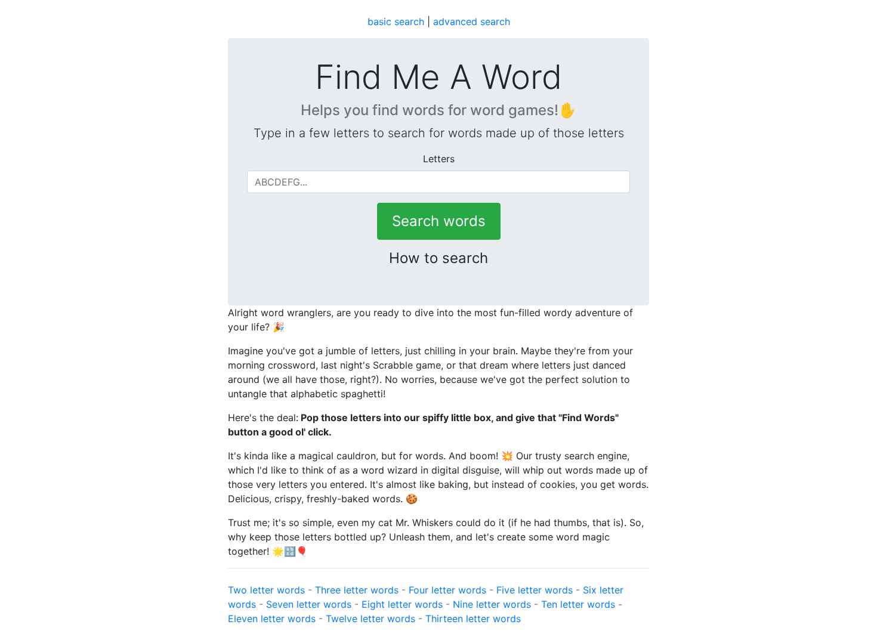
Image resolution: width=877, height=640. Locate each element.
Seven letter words (308, 604)
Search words (439, 221)
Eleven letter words (272, 618)
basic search (396, 21)
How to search (438, 258)
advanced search (471, 21)
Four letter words (447, 590)
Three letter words (357, 590)
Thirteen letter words (473, 618)
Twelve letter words (370, 618)
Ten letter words (578, 604)
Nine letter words (492, 604)
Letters (439, 159)
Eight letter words (402, 604)
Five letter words (534, 590)
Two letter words (266, 590)
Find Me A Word (438, 77)
